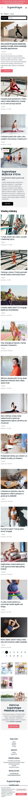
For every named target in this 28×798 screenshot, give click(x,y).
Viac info (7, 204)
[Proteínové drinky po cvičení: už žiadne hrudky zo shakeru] (14, 444)
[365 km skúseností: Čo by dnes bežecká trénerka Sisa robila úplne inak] (14, 366)
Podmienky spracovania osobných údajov (14, 762)
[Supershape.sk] (15, 8)
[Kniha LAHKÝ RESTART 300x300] (21, 668)
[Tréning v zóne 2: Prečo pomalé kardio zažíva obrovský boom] (14, 260)
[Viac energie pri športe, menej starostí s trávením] (14, 331)
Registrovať (14, 754)
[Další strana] (21, 656)
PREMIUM (14, 743)
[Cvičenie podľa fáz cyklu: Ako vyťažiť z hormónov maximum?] (14, 124)
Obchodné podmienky (14, 764)
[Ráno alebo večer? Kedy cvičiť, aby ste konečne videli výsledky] (14, 627)
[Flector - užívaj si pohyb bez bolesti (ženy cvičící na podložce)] (7, 668)
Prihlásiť (26, 8)
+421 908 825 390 (14, 773)
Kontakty (14, 765)
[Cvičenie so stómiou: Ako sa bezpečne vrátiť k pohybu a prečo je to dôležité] (14, 479)
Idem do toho (14, 726)
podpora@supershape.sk (14, 775)
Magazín (14, 745)
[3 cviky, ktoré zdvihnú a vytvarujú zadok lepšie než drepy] (14, 590)
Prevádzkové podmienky (14, 761)
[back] (2, 652)
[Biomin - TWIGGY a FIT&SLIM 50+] (7, 682)
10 (17, 656)
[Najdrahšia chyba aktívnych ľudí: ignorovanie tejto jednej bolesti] (14, 552)
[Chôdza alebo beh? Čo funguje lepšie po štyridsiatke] (14, 295)
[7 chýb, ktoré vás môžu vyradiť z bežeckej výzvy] (14, 225)
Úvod (14, 741)
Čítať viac (7, 71)
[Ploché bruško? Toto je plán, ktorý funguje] (14, 517)
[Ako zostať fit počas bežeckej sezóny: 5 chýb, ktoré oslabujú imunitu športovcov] (14, 32)
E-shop (14, 746)
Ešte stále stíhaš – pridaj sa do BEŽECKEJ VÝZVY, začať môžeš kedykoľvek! (14, 2)
